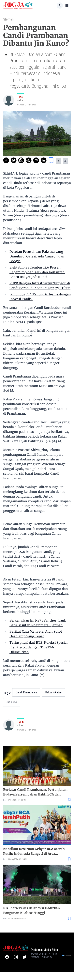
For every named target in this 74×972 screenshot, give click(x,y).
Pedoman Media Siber (44, 950)
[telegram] (29, 160)
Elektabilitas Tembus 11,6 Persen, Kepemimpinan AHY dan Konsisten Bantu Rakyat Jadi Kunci (37, 272)
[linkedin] (44, 160)
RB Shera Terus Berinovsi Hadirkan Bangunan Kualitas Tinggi (31, 910)
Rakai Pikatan (53, 692)
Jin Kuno (12, 702)
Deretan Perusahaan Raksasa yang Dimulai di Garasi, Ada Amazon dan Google (36, 256)
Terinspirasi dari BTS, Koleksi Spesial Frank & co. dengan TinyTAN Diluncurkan (38, 647)
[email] (36, 160)
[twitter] (14, 160)
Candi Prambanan (26, 692)
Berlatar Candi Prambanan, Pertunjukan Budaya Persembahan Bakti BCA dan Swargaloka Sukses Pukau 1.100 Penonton (36, 792)
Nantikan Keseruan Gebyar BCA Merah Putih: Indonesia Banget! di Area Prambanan (34, 851)
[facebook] (6, 160)
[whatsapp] (21, 160)
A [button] (58, 160)
